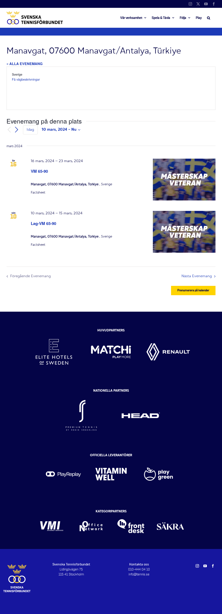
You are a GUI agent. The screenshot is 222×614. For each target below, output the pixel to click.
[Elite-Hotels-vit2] (54, 329)
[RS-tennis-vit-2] (81, 391)
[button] (208, 18)
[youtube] (205, 566)
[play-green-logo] (158, 456)
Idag (30, 129)
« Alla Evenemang (24, 63)
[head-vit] (141, 391)
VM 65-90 (39, 171)
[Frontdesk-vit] (131, 512)
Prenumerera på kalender (193, 290)
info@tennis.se (139, 574)
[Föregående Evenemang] (9, 130)
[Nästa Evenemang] (16, 129)
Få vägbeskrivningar (26, 79)
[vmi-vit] (51, 512)
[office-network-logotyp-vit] (91, 512)
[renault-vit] (168, 329)
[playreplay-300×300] (63, 456)
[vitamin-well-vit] (111, 456)
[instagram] (197, 566)
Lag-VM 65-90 (43, 223)
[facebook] (213, 566)
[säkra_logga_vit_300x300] (170, 512)
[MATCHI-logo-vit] (111, 329)
